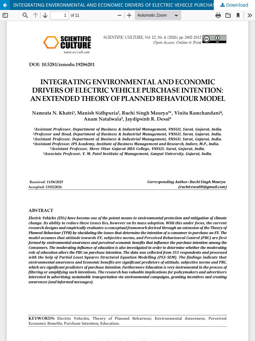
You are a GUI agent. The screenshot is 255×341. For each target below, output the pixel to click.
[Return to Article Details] (5, 5)
